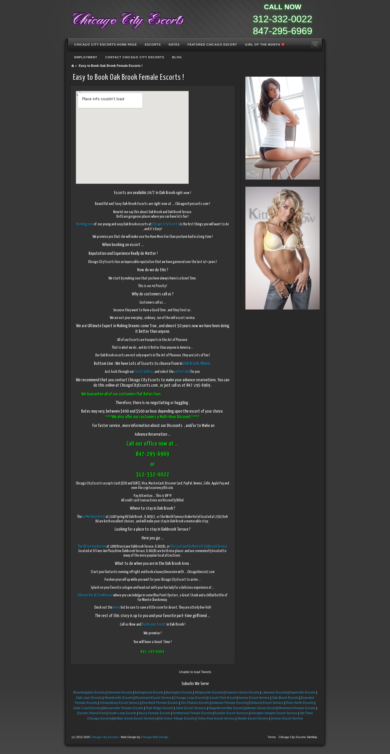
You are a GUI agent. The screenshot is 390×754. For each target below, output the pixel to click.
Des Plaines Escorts (195, 703)
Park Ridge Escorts (159, 708)
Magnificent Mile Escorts (226, 708)
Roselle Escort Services (231, 713)
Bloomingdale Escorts (89, 692)
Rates (174, 44)
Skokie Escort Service (252, 718)
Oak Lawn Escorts (89, 698)
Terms (272, 737)
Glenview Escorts (119, 692)
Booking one (84, 224)
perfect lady (182, 372)
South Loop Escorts (122, 713)
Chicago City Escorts (165, 224)
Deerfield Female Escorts (160, 703)
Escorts (153, 44)
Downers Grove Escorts (242, 692)
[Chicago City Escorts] (127, 18)
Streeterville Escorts (118, 698)
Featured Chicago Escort (212, 44)
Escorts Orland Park (91, 713)
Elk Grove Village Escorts (176, 718)
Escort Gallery (144, 372)
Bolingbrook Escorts (149, 692)
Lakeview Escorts (274, 692)
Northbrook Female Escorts (192, 713)
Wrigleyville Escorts (209, 692)
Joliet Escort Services (191, 708)
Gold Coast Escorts (87, 708)
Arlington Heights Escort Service (274, 713)
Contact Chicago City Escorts (134, 57)
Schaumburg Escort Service (119, 703)
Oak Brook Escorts (285, 698)
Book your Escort (154, 624)
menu (116, 607)
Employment (85, 57)
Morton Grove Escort (261, 708)
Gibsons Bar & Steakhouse (95, 595)
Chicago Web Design (154, 737)
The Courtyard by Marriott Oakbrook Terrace (198, 546)
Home (72, 66)
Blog (177, 57)
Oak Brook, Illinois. (197, 363)
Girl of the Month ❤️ (265, 44)
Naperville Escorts (302, 692)
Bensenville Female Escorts (123, 708)
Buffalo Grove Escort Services (134, 718)
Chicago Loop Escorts (190, 698)
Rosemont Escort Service (153, 698)
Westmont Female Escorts (296, 708)
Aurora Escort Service (254, 698)
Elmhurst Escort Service (266, 703)
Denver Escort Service (287, 718)
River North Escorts (300, 703)
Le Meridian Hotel (93, 517)
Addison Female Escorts (229, 703)
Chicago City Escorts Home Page (105, 44)
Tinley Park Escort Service (216, 718)
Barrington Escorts (179, 692)
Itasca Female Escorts (154, 713)
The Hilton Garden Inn (92, 546)
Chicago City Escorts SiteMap (298, 737)
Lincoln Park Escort (222, 698)
